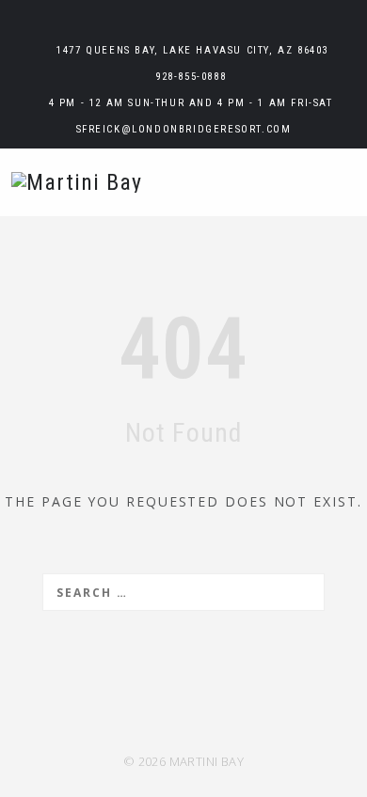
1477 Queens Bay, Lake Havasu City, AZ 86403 (192, 50)
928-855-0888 (190, 76)
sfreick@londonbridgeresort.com (184, 129)
